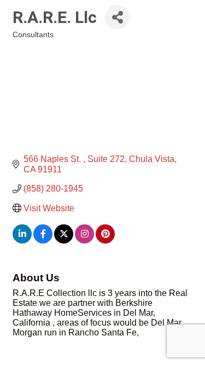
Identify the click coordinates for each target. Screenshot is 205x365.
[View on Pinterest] (105, 240)
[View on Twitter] (63, 240)
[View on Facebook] (42, 240)
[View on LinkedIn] (22, 240)
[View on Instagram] (84, 240)
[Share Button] (117, 17)
